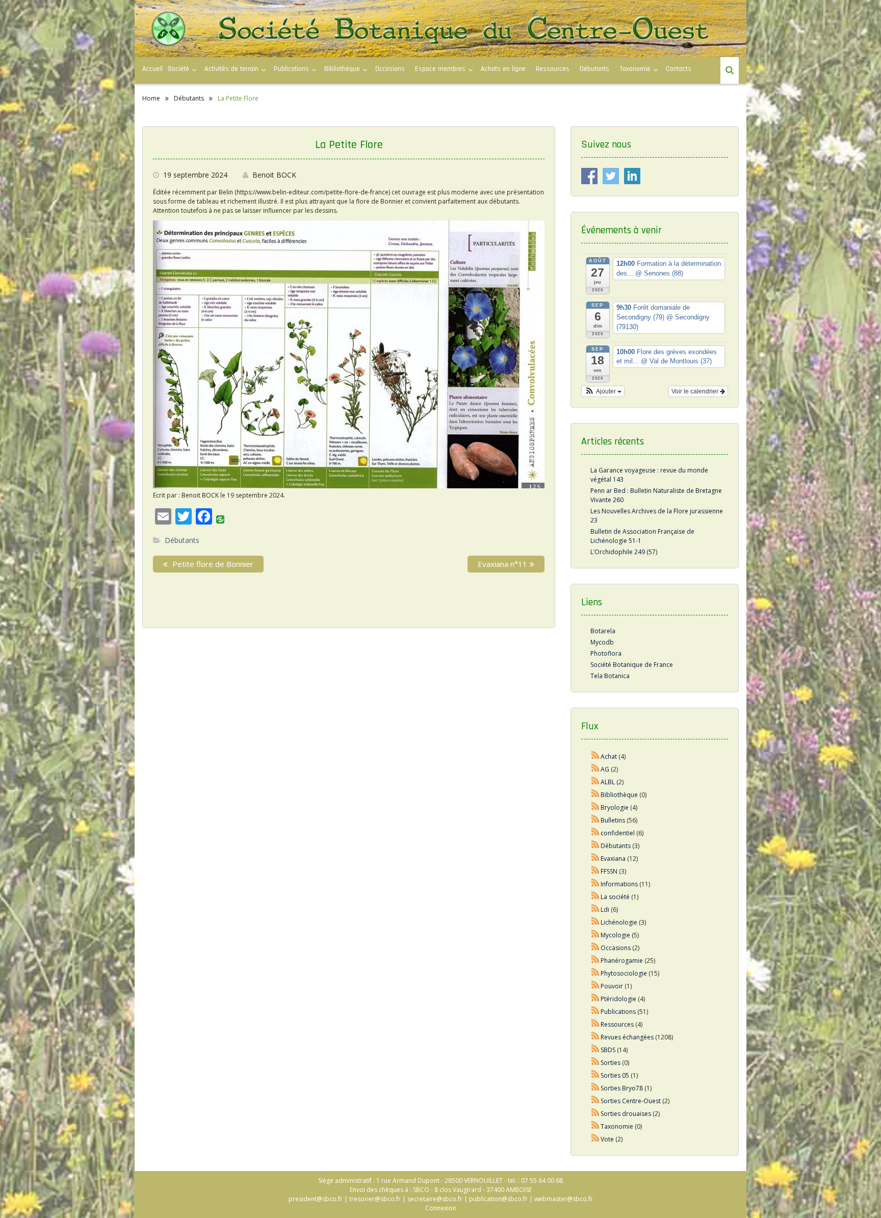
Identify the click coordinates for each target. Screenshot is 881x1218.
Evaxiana (613, 858)
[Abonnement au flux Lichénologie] (595, 922)
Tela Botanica (610, 676)
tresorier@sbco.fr (375, 1199)
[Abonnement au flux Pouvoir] (595, 986)
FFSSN (609, 871)
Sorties (610, 1062)
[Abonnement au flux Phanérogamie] (595, 960)
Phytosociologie (624, 973)
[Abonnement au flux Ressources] (595, 1024)
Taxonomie (635, 68)
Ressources (552, 68)
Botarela (602, 631)
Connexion (440, 1208)
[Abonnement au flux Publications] (595, 1011)
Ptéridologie (618, 999)
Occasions (390, 68)
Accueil (152, 68)
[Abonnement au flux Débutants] (595, 845)
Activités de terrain (231, 68)
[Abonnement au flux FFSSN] (595, 871)
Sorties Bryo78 (622, 1088)
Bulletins (613, 820)
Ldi (605, 909)
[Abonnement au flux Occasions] (595, 947)
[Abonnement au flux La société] (595, 896)
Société (178, 68)
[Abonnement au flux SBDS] (595, 1050)
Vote (607, 1139)
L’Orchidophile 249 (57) (623, 552)
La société (615, 896)
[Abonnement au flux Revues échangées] (595, 1037)
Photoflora (605, 653)
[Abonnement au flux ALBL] (595, 782)
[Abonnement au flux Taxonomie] (595, 1126)
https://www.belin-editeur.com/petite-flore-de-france (312, 192)
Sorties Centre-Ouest (631, 1101)
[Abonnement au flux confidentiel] (595, 833)
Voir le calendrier (695, 391)
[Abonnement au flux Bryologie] (595, 807)
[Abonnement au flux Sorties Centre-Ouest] (595, 1101)
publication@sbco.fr (498, 1199)
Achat (609, 756)
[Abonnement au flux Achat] (595, 756)
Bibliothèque (342, 68)
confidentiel (618, 833)
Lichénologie (619, 922)
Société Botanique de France (631, 664)
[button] (603, 391)
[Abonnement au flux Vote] (595, 1139)
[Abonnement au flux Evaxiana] (595, 858)
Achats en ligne (503, 68)
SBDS (608, 1050)
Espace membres (440, 68)
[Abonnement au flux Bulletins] (595, 820)
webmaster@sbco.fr (563, 1199)
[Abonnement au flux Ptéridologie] (595, 999)
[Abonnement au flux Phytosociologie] (595, 973)
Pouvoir (612, 986)
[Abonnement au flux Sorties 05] (595, 1075)
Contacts (678, 68)
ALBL (608, 782)
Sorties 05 (615, 1075)
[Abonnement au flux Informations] (595, 884)
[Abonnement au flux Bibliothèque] (595, 794)
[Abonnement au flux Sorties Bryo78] (595, 1088)
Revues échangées (627, 1037)
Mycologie (615, 935)
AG (605, 769)
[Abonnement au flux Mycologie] (595, 935)
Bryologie (615, 807)
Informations (619, 884)
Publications (618, 1011)
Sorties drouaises (626, 1113)
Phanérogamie (622, 960)
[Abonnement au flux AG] (595, 769)
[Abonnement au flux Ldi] (595, 909)
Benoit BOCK (274, 175)
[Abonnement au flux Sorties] (595, 1062)
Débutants (594, 68)
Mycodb (602, 642)
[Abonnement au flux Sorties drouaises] (595, 1113)
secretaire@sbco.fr (434, 1199)
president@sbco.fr (316, 1199)
